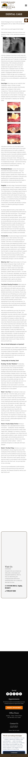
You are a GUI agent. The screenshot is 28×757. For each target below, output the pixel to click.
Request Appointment (14, 707)
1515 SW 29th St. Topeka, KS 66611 (14, 727)
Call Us (15, 755)
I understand (14, 752)
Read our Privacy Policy (13, 749)
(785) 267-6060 (11, 591)
